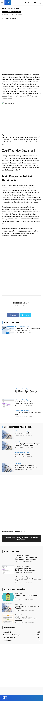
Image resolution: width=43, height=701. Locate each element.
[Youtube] (35, 2)
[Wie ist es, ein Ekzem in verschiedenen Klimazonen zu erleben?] (8, 618)
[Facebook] (25, 2)
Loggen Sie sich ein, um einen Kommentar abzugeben (21, 539)
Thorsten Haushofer (10, 18)
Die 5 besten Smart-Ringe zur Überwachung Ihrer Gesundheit (26, 392)
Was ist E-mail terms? (23, 455)
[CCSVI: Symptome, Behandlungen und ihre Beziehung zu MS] (8, 445)
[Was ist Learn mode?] (8, 434)
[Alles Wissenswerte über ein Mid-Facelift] (8, 607)
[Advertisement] (21, 43)
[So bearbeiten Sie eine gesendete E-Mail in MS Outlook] (8, 330)
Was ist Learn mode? (22, 433)
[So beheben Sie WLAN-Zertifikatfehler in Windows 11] (8, 403)
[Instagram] (28, 2)
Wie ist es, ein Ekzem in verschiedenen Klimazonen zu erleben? (26, 619)
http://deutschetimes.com (21, 306)
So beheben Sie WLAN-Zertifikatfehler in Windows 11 (26, 403)
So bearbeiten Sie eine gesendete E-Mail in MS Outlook (27, 329)
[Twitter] (32, 2)
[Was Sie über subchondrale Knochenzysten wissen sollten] (8, 467)
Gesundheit (18, 441)
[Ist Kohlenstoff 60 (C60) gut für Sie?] (8, 597)
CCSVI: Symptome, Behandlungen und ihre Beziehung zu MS (27, 445)
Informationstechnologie (12, 11)
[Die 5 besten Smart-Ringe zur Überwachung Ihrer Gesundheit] (8, 392)
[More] (34, 315)
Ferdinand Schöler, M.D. (21, 448)
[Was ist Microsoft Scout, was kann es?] (8, 414)
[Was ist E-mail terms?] (8, 456)
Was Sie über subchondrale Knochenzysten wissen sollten (26, 466)
